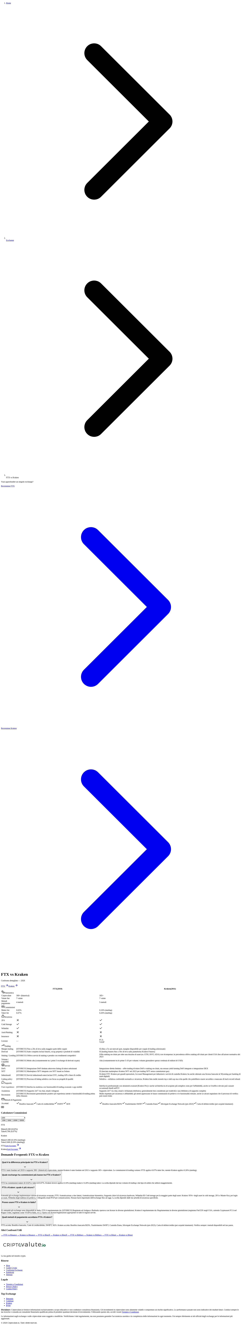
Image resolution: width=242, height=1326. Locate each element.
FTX (3, 986)
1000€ (15, 1120)
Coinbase (9, 1301)
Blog (8, 1265)
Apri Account (10, 1146)
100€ (4, 1120)
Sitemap (9, 1275)
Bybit (8, 1305)
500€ (9, 1120)
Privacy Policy (12, 1287)
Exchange (10, 240)
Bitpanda (9, 1299)
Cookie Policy (11, 1289)
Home (8, 3)
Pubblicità (10, 1272)
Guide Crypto (11, 1268)
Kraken (11, 986)
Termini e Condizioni (14, 1284)
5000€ (22, 1120)
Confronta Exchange (14, 1270)
